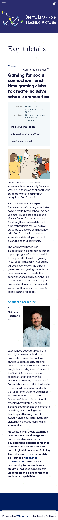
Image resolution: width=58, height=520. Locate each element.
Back (13, 65)
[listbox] (36, 69)
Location (17, 115)
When (19, 106)
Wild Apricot (23, 516)
